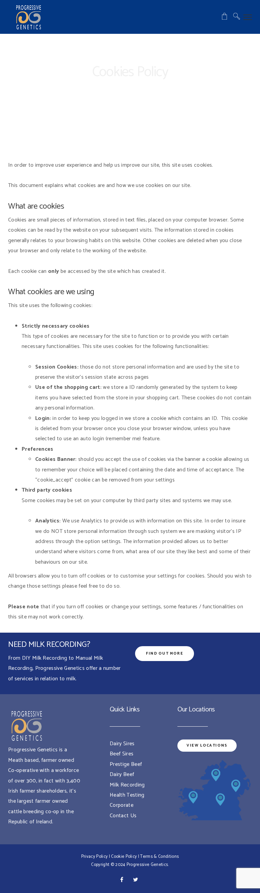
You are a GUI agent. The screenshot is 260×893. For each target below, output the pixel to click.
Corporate (121, 805)
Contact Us (123, 815)
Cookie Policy (124, 856)
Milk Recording (127, 785)
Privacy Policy (94, 856)
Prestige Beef (126, 764)
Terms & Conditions (159, 856)
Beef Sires (121, 753)
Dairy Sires (122, 743)
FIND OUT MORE (164, 654)
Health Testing (127, 795)
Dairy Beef (122, 774)
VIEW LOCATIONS (207, 746)
